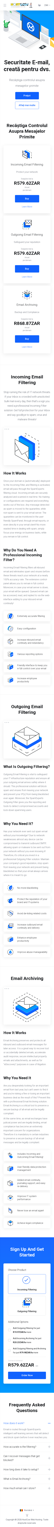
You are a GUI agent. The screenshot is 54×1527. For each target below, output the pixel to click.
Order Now (27, 1375)
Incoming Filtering (27, 1289)
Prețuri (27, 95)
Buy (27, 198)
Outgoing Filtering (26, 1311)
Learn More (27, 207)
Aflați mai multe (27, 105)
